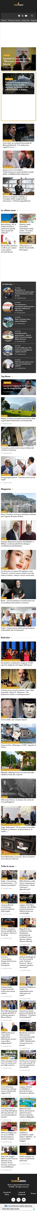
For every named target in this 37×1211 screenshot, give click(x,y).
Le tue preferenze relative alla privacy (19, 1206)
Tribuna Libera (14, 21)
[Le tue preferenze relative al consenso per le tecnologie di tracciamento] (34, 1209)
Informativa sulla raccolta (10, 1209)
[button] (13, 1200)
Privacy (33, 1193)
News (4, 21)
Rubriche (26, 21)
